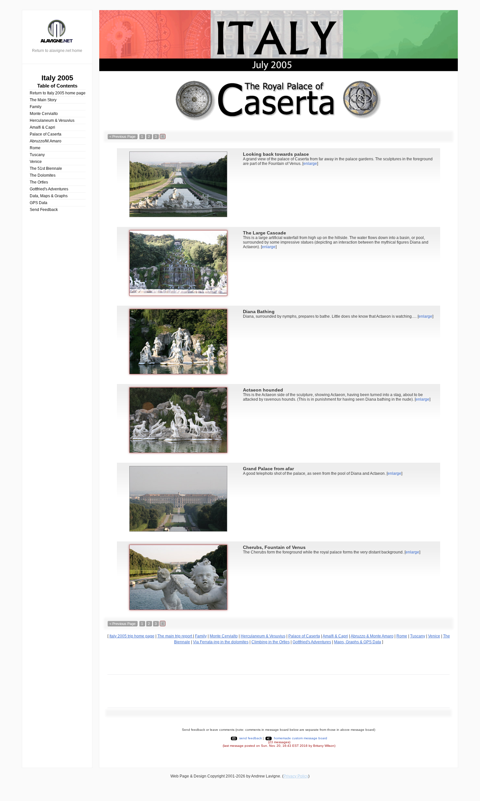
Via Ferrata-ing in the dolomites (220, 642)
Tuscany (37, 154)
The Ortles (39, 182)
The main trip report (175, 636)
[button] (122, 136)
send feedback (250, 738)
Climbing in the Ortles (270, 642)
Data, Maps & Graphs (49, 196)
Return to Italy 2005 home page (58, 93)
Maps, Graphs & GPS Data (357, 642)
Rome (35, 148)
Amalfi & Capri (42, 127)
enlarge (310, 163)
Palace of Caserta (45, 134)
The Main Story (43, 100)
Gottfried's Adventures (49, 189)
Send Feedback (44, 209)
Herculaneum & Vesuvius (52, 120)
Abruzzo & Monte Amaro (372, 636)
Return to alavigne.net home (57, 50)
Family (35, 106)
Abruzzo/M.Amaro (45, 141)
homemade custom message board (300, 738)
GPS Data (38, 202)
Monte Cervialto (44, 113)
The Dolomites (43, 175)
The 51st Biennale (46, 168)
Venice (36, 161)
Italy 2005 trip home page (131, 636)
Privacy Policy (295, 776)
